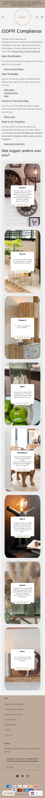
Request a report (9, 117)
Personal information (11, 93)
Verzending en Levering (14, 709)
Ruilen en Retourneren (14, 714)
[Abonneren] (37, 767)
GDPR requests (9, 90)
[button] (2, 17)
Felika (19, 794)
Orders (6, 96)
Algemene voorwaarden (14, 704)
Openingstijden (10, 725)
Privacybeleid (10, 720)
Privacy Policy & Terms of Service (26, 51)
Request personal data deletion (14, 144)
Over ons (8, 735)
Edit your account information (14, 69)
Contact (8, 730)
